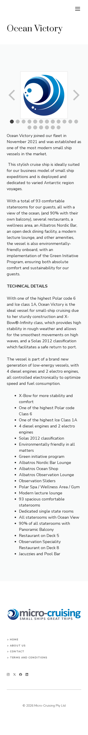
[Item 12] (76, 122)
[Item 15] (41, 128)
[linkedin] (26, 674)
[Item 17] (53, 128)
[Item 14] (35, 128)
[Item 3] (24, 122)
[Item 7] (47, 122)
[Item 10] (65, 122)
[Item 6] (41, 122)
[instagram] (8, 674)
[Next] (75, 95)
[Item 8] (53, 122)
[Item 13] (30, 128)
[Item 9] (59, 122)
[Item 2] (18, 122)
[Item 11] (70, 122)
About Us (18, 645)
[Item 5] (35, 122)
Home (14, 639)
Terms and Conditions (28, 657)
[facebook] (20, 674)
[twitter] (14, 674)
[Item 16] (47, 128)
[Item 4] (30, 122)
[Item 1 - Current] (12, 122)
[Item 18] (59, 128)
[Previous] (12, 95)
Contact (17, 651)
